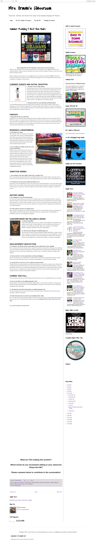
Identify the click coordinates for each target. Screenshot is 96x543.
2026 (68, 385)
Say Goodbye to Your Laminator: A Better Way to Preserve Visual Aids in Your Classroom (79, 274)
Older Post (59, 492)
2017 (68, 393)
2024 (68, 387)
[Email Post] (24, 480)
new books (47, 482)
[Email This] (27, 480)
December (71, 395)
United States (17, 485)
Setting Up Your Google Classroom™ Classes (78, 204)
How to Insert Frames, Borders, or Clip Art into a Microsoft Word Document (79, 228)
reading (51, 482)
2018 (68, 391)
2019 (68, 389)
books (29, 482)
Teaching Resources (49, 20)
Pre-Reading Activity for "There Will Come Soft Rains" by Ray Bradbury (78, 216)
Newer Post (13, 492)
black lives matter (24, 482)
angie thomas (17, 482)
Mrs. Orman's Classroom (30, 8)
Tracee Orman (22, 507)
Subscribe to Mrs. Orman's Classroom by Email (22, 539)
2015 (68, 415)
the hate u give (21, 484)
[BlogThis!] (28, 480)
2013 (68, 419)
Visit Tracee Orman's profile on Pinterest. (75, 133)
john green (42, 482)
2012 (68, 421)
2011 (68, 423)
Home (11, 20)
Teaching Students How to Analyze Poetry (78, 298)
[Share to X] (30, 480)
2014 (68, 417)
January (71, 410)
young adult (30, 484)
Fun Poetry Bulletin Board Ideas (77, 240)
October (71, 399)
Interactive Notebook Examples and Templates (79, 193)
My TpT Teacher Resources (23, 20)
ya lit (26, 484)
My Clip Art (37, 20)
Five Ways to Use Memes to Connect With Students (79, 252)
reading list (56, 482)
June (70, 405)
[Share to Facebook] (31, 480)
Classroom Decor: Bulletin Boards (75, 83)
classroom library (35, 482)
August (70, 403)
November (71, 397)
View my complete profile (23, 509)
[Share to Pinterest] (33, 480)
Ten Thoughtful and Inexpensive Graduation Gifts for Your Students (78, 287)
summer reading (13, 484)
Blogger (75, 532)
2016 (68, 413)
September (71, 401)
